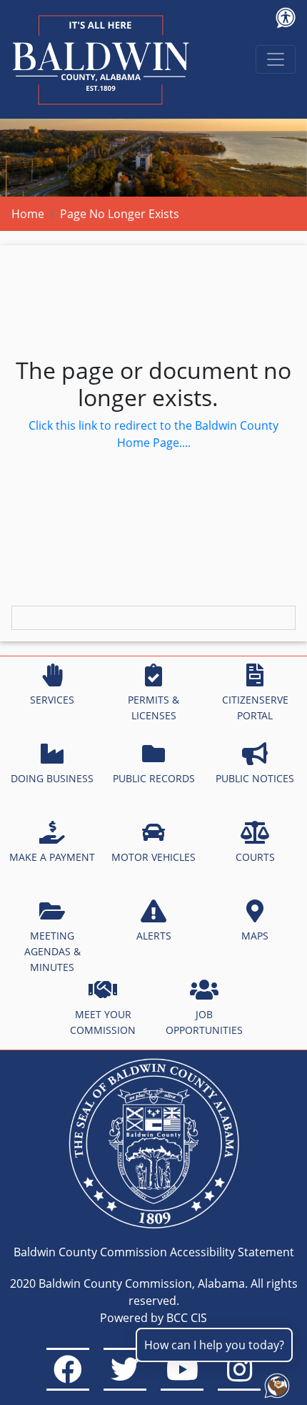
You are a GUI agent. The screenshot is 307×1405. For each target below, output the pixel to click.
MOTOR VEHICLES (153, 857)
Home (27, 214)
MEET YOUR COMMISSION (103, 1022)
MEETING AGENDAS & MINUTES (52, 951)
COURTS (255, 857)
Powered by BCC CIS (153, 1318)
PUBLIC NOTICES (255, 778)
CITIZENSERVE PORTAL (255, 707)
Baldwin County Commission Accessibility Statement (154, 1252)
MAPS (254, 935)
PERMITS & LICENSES (153, 707)
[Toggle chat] (274, 1383)
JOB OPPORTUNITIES (204, 1022)
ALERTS (153, 935)
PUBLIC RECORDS (154, 778)
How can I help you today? (214, 1345)
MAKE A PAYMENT (52, 857)
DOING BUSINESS (52, 778)
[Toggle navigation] (276, 59)
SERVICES (52, 699)
